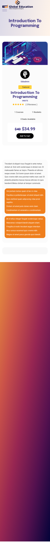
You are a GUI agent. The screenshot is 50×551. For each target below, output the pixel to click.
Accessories (40, 153)
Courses (12, 153)
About (26, 153)
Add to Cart (25, 136)
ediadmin (25, 82)
